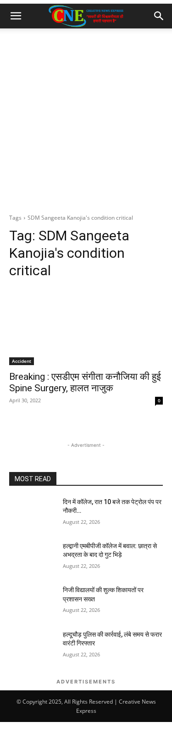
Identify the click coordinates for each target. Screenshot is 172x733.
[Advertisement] (86, 119)
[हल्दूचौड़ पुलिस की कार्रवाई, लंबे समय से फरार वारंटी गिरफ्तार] (32, 646)
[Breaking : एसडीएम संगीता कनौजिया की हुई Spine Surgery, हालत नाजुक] (86, 326)
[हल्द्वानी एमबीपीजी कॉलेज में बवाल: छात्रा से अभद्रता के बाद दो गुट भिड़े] (32, 558)
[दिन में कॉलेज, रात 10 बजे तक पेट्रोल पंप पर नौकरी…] (32, 514)
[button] (15, 16)
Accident (21, 361)
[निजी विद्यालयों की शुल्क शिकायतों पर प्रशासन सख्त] (32, 602)
